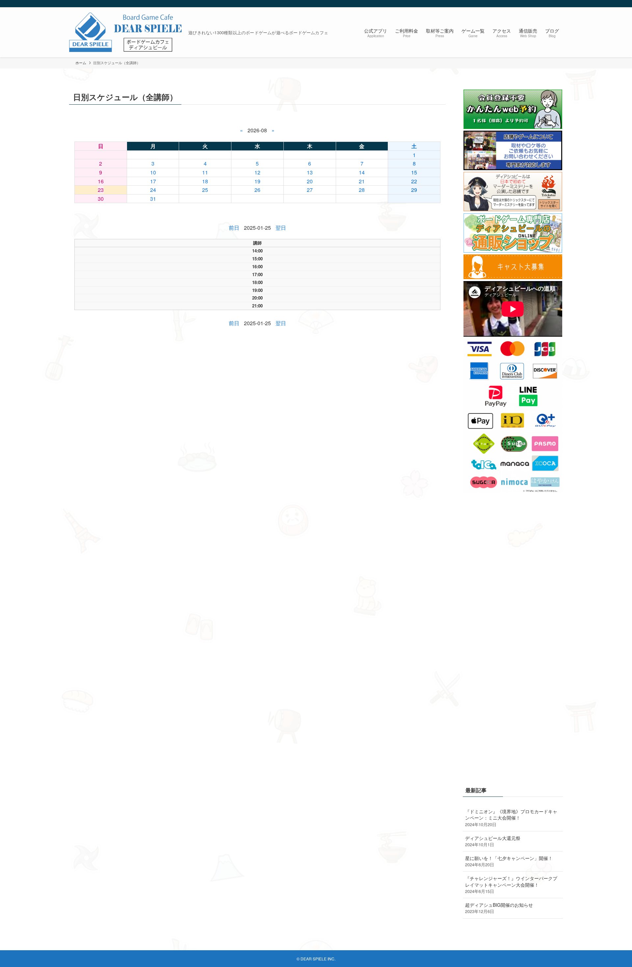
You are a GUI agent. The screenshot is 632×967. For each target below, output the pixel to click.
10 (153, 172)
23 (101, 190)
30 (101, 198)
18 (205, 181)
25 (205, 190)
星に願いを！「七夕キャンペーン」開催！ (509, 861)
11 (205, 172)
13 (310, 172)
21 (362, 181)
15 (414, 172)
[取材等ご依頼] (512, 168)
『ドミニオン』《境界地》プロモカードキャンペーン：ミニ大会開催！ (511, 817)
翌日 (281, 227)
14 (362, 172)
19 (257, 181)
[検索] (558, 3)
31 (153, 198)
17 (153, 181)
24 (153, 190)
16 (101, 181)
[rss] (550, 3)
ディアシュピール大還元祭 (492, 841)
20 (310, 181)
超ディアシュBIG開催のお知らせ (499, 908)
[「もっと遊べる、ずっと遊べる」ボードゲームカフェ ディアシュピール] (126, 32)
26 (257, 190)
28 (362, 190)
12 (257, 172)
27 (310, 190)
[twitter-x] (541, 3)
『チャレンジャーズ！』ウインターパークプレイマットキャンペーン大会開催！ (511, 884)
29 (414, 190)
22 (414, 181)
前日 (234, 227)
